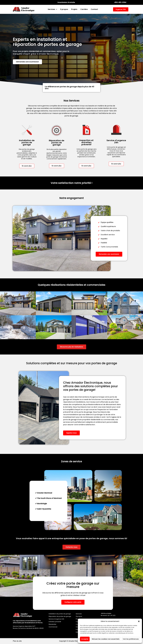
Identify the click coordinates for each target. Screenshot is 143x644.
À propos (64, 9)
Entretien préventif (55, 622)
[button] (139, 621)
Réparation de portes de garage (60, 616)
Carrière (84, 9)
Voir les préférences (131, 639)
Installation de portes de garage (60, 614)
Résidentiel (52, 624)
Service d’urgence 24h (56, 619)
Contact (94, 9)
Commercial (53, 627)
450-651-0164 (120, 2)
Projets (74, 9)
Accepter (84, 639)
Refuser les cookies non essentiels (105, 639)
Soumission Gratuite (66, 2)
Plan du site (17, 641)
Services (51, 9)
